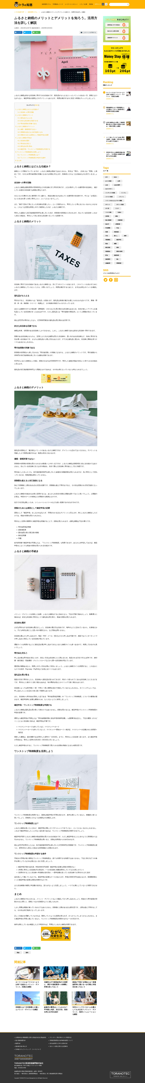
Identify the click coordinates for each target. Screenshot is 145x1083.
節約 (27, 952)
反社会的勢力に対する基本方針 (58, 1043)
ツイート (28, 32)
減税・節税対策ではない (27, 129)
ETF (106, 177)
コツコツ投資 (109, 196)
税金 (18, 952)
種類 (115, 243)
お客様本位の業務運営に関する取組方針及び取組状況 (30, 1037)
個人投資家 (108, 220)
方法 (106, 235)
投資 (106, 232)
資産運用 (107, 259)
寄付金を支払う (24, 143)
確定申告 (118, 239)
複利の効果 (119, 251)
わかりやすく (109, 189)
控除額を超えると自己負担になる (30, 132)
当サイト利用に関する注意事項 (58, 1046)
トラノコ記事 (83, 4)
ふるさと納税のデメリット (25, 126)
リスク (117, 208)
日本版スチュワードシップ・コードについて (28, 1049)
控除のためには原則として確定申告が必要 (33, 135)
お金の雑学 (117, 185)
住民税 (107, 216)
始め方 (107, 224)
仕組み (119, 212)
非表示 (37, 105)
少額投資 (117, 224)
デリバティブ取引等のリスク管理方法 (60, 1037)
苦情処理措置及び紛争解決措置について (61, 1040)
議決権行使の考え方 (21, 1046)
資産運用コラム (46, 4)
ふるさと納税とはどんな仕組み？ (27, 109)
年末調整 (107, 228)
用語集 (91, 4)
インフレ (123, 192)
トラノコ (121, 196)
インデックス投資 (110, 192)
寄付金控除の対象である (27, 123)
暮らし (116, 235)
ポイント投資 (120, 204)
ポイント (107, 204)
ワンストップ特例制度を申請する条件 (32, 158)
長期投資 (118, 263)
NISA (115, 177)
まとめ (18, 160)
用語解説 (107, 239)
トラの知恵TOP (19, 12)
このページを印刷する (89, 32)
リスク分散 (108, 212)
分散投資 (120, 220)
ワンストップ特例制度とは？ (29, 155)
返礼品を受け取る (25, 146)
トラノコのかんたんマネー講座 (113, 200)
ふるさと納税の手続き (23, 138)
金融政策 (107, 263)
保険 (116, 216)
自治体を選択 (23, 140)
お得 (119, 181)
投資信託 (116, 232)
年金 (117, 228)
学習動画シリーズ (58, 4)
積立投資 (107, 247)
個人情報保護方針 (20, 1040)
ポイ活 (107, 208)
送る (37, 32)
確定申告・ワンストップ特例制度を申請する (34, 149)
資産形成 (116, 255)
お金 (106, 185)
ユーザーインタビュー (71, 4)
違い (117, 259)
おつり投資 (108, 181)
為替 (125, 235)
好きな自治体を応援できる (28, 121)
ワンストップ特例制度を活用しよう (28, 152)
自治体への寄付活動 (26, 112)
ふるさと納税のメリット (24, 115)
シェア (19, 32)
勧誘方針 (18, 1043)
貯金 (106, 255)
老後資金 (107, 251)
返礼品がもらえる (25, 118)
